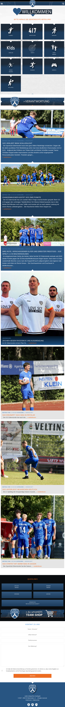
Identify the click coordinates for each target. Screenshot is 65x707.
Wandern (54, 35)
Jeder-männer (54, 53)
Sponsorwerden (48, 586)
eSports (54, 70)
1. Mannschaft (28, 140)
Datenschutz (36, 700)
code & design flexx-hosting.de (32, 696)
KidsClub (11, 52)
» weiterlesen (6, 157)
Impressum (29, 700)
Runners (32, 70)
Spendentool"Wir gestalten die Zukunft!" (32, 603)
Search (63, 3)
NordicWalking (11, 71)
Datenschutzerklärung (18, 669)
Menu (1, 3)
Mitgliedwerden (17, 586)
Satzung (48, 594)
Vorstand (16, 594)
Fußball (11, 35)
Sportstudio (32, 35)
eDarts (32, 52)
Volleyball (11, 87)
